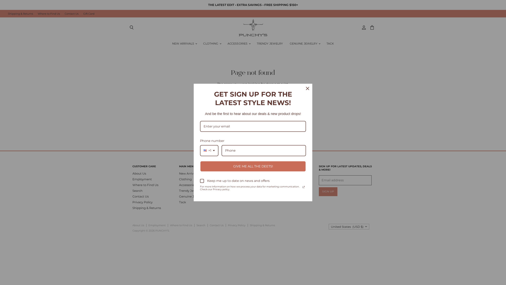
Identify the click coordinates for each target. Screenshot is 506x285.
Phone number (212, 141)
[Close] (307, 88)
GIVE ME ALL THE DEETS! (253, 166)
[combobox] (209, 150)
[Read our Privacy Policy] (303, 187)
